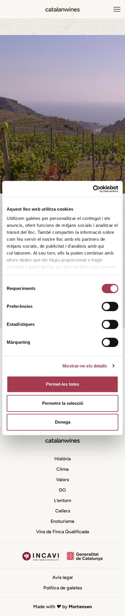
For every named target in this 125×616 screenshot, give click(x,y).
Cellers (62, 511)
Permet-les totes (62, 384)
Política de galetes (62, 588)
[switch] (110, 306)
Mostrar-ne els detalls (85, 365)
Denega (62, 422)
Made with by (62, 606)
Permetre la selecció (62, 403)
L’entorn (62, 500)
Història (62, 458)
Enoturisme (62, 521)
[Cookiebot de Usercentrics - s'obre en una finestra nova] (92, 189)
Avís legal (62, 577)
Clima (62, 469)
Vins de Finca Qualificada (62, 531)
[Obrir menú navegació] (116, 9)
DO (62, 490)
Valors (62, 479)
